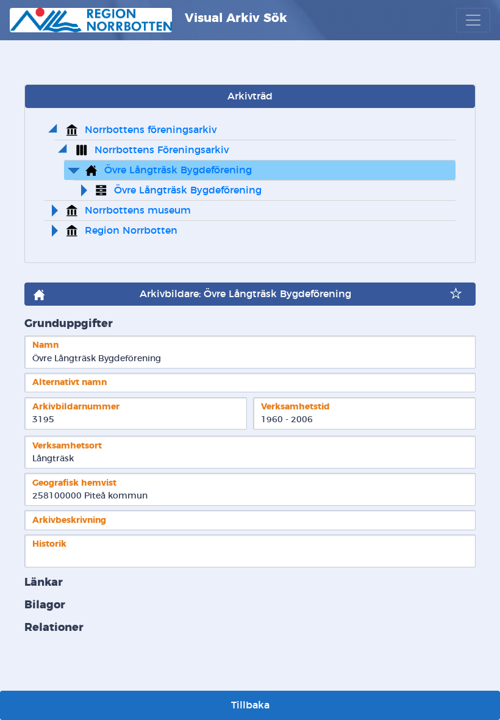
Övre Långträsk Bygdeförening (178, 170)
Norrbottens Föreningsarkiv (162, 150)
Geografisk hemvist (74, 483)
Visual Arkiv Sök (234, 18)
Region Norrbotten (131, 231)
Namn (45, 345)
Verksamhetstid (295, 406)
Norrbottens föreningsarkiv (150, 130)
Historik (49, 544)
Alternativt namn (69, 382)
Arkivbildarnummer (76, 406)
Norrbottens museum (138, 210)
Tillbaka (250, 705)
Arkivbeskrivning (69, 520)
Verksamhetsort (67, 445)
